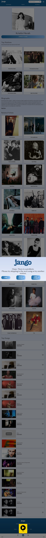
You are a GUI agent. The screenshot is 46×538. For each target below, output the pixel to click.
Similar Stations (20, 277)
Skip (5, 277)
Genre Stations (35, 277)
